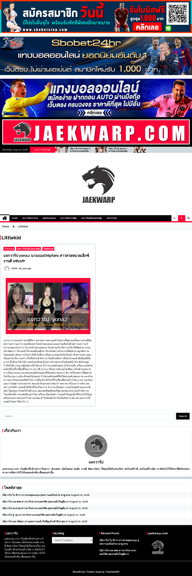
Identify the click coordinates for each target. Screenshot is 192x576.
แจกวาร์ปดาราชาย (30, 218)
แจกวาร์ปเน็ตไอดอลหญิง (91, 218)
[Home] (4, 218)
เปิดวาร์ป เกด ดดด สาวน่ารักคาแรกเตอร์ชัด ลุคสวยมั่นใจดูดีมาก (35, 501)
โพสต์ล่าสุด (48, 248)
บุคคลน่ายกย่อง (49, 218)
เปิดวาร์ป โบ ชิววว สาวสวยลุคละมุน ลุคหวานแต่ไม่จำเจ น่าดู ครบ (36, 495)
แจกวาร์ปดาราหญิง (68, 218)
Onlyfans (111, 218)
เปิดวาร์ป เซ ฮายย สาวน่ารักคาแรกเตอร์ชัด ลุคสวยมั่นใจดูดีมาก (35, 508)
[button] (174, 218)
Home (15, 218)
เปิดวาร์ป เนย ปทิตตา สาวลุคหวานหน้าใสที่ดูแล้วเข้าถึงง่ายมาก (136, 149)
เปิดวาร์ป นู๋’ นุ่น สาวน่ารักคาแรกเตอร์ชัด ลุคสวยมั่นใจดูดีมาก (97, 149)
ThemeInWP (112, 571)
